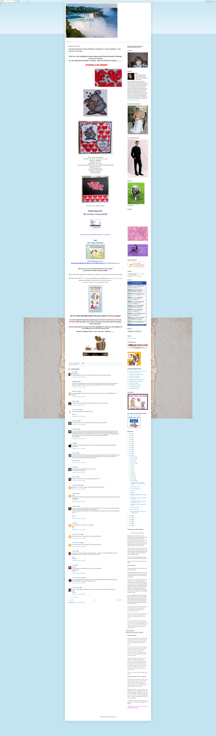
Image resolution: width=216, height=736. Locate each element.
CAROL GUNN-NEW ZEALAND (136, 374)
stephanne (74, 429)
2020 (130, 443)
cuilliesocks (75, 420)
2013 (130, 515)
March (131, 474)
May (131, 471)
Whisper (74, 401)
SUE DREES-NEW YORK (134, 386)
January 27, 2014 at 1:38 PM (78, 462)
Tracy (73, 565)
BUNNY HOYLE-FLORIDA (135, 372)
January (132, 478)
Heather (74, 551)
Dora (73, 371)
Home (68, 41)
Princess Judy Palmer (77, 577)
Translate (139, 276)
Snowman (132, 490)
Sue (73, 443)
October (132, 461)
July (131, 467)
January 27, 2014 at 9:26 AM (78, 424)
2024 (130, 435)
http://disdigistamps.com (95, 261)
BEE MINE (132, 492)
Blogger (114, 716)
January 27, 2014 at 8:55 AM (78, 416)
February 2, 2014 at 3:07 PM (78, 594)
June (131, 469)
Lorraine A (74, 506)
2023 (130, 437)
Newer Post (71, 600)
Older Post (119, 600)
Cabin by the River (134, 509)
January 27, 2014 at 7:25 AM (78, 386)
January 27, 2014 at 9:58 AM (78, 448)
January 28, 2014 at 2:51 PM (78, 573)
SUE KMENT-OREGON (134, 388)
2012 (130, 517)
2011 (130, 519)
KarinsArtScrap (76, 409)
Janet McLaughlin (76, 485)
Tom (73, 523)
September (132, 463)
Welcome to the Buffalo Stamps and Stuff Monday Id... (138, 512)
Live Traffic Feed (137, 283)
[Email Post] (83, 363)
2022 (130, 439)
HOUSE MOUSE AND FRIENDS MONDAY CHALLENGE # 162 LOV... (137, 484)
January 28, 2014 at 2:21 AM (78, 518)
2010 (130, 521)
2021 (130, 441)
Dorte (73, 467)
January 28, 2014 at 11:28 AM (79, 538)
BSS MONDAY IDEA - (135, 487)
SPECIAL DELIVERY (135, 507)
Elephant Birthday (134, 480)
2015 (130, 453)
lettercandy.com (75, 499)
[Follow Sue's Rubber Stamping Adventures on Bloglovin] (134, 332)
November (132, 459)
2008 (130, 525)
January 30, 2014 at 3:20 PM (78, 583)
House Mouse (75, 364)
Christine (74, 453)
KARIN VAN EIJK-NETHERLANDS (136, 379)
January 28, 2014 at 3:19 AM (78, 529)
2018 (130, 447)
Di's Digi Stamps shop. (112, 263)
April (131, 473)
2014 (130, 455)
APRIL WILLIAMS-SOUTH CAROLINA (137, 371)
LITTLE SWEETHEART (135, 488)
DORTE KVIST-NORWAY (134, 378)
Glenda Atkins (75, 587)
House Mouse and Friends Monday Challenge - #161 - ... (138, 502)
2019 (130, 445)
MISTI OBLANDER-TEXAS (135, 384)
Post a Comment (74, 597)
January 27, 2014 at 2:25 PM (78, 480)
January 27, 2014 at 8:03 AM (78, 396)
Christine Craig (114, 278)
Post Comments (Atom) (80, 602)
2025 (130, 433)
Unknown (74, 493)
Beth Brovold (75, 391)
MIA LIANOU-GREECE (134, 383)
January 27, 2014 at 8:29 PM (78, 489)
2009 (130, 523)
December (132, 457)
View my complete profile (133, 100)
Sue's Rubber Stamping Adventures (83, 14)
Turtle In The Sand (76, 534)
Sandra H (74, 476)
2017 (130, 449)
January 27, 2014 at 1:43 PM (78, 472)
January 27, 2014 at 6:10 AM (78, 377)
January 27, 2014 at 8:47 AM (78, 405)
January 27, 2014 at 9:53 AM (78, 438)
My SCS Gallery (132, 338)
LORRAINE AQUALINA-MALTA (136, 381)
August (132, 465)
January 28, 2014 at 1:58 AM (78, 501)
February (132, 476)
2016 (130, 451)
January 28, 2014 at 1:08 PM (78, 560)
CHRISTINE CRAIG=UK (134, 376)
